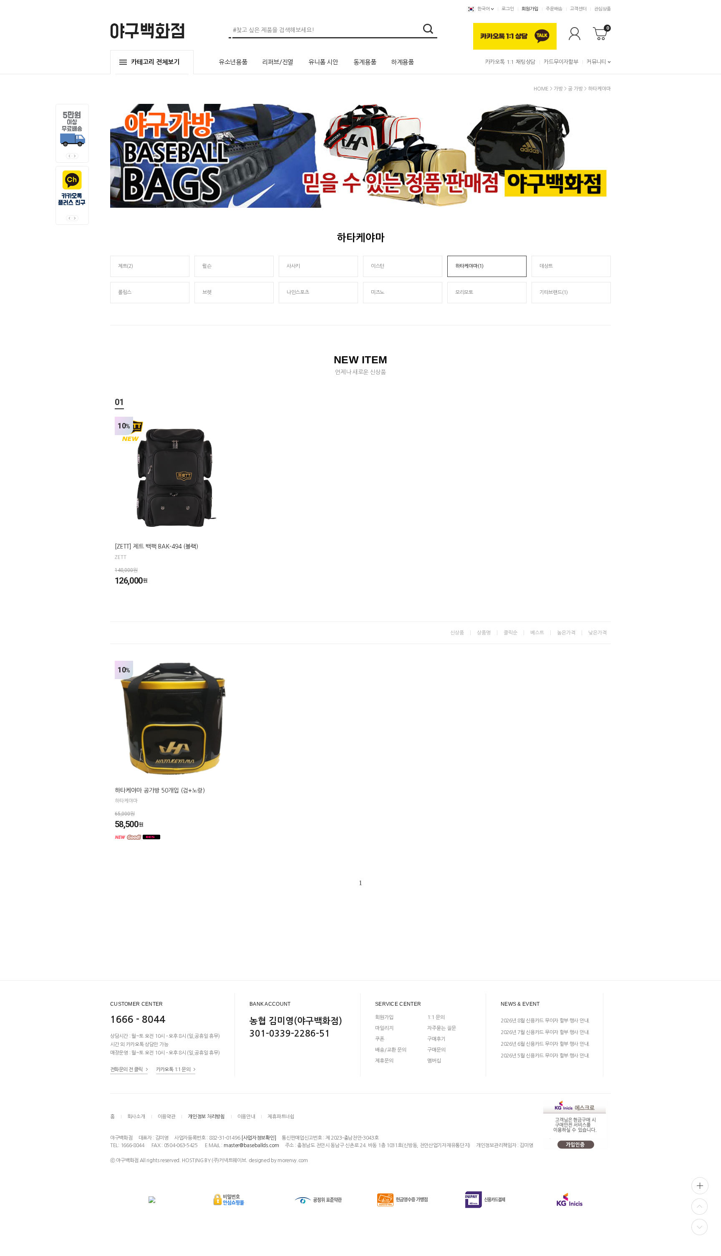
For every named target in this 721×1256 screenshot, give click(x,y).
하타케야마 (599, 88)
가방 (558, 88)
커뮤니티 (596, 62)
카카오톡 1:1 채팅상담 (510, 62)
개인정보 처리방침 (206, 1116)
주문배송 (554, 9)
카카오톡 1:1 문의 (173, 1069)
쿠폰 (379, 1039)
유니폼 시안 (323, 62)
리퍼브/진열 (277, 62)
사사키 (293, 266)
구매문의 (436, 1049)
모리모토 (464, 292)
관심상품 (602, 9)
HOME (541, 88)
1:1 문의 (436, 1017)
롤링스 (124, 292)
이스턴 (377, 266)
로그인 (508, 9)
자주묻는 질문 (441, 1028)
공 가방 (575, 88)
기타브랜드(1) (553, 292)
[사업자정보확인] (258, 1137)
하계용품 (402, 62)
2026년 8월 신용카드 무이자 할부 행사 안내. (545, 1020)
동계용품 (364, 62)
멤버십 (434, 1060)
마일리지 (384, 1028)
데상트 (546, 266)
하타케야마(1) (469, 266)
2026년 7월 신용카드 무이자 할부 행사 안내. (545, 1032)
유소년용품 (233, 62)
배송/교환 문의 (390, 1049)
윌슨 (206, 266)
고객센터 (578, 9)
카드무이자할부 (561, 62)
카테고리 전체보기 (155, 62)
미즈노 (377, 292)
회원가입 (530, 9)
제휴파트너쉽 (280, 1116)
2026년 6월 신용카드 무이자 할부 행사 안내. (545, 1044)
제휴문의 (384, 1060)
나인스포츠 (298, 292)
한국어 (483, 9)
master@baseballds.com (251, 1145)
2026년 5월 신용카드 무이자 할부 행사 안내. (545, 1055)
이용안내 (246, 1116)
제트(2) (125, 266)
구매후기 (436, 1039)
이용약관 (167, 1116)
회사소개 (136, 1116)
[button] (75, 156)
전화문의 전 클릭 (126, 1069)
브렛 (206, 292)
